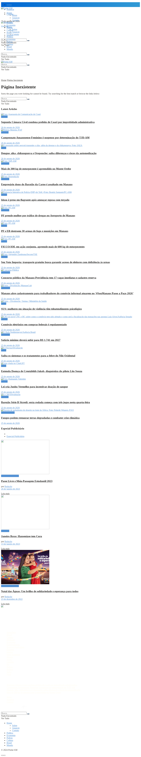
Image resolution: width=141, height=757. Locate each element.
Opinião (10, 662)
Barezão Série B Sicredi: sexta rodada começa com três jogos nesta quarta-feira (45, 402)
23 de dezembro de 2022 (12, 599)
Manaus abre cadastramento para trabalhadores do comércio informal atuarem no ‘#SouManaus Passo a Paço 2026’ (67, 293)
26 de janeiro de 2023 (10, 489)
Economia (11, 25)
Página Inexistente (15, 80)
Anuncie (16, 18)
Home (9, 13)
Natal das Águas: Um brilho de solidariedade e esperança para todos (39, 591)
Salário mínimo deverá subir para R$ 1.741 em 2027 (30, 340)
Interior (10, 652)
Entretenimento (13, 645)
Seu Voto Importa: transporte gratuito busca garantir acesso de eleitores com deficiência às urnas (55, 262)
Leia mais (5, 493)
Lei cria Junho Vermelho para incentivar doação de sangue (34, 386)
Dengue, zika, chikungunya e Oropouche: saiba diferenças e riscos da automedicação (49, 153)
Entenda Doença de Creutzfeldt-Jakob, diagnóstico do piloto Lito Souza (41, 371)
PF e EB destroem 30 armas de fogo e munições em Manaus (34, 231)
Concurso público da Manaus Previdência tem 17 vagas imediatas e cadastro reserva (48, 277)
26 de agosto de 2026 (10, 127)
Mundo (10, 49)
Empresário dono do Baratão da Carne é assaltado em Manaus (36, 184)
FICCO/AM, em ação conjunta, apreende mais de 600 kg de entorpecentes (43, 246)
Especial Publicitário (15, 436)
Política (10, 37)
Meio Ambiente (8, 412)
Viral (9, 674)
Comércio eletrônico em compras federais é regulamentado (34, 324)
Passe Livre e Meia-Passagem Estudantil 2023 (26, 481)
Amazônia (5, 272)
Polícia (10, 42)
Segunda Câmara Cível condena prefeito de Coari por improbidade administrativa (48, 122)
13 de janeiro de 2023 (10, 544)
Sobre (9, 4)
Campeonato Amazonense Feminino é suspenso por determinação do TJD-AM (45, 137)
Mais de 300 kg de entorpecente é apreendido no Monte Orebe (36, 168)
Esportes (5, 132)
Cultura (10, 44)
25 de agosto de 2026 (10, 174)
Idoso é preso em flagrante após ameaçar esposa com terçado (35, 199)
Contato (15, 20)
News (9, 659)
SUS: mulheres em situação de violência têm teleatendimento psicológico (41, 308)
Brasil (9, 32)
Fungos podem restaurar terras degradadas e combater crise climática (40, 417)
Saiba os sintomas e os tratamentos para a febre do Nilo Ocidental (38, 355)
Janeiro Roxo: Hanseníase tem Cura (21, 536)
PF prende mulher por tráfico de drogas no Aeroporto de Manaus (38, 215)
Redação (8, 486)
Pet (8, 664)
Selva (9, 672)
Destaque (5, 163)
